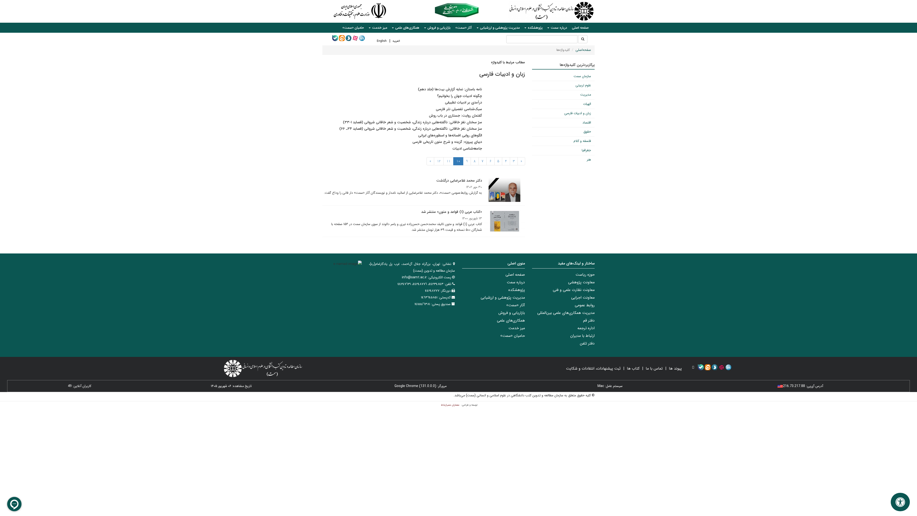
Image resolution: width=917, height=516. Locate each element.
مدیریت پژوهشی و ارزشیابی (503, 298)
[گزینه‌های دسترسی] (900, 502)
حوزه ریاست (585, 275)
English (382, 41)
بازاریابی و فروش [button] (439, 27)
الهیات (587, 104)
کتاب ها (633, 368)
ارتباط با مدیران (582, 336)
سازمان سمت (582, 76)
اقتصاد (586, 122)
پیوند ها (675, 368)
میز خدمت (516, 328)
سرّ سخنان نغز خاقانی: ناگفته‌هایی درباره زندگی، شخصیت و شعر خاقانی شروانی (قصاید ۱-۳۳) (412, 122)
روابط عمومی (585, 305)
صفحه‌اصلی (583, 50)
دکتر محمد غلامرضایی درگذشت (459, 180)
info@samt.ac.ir (414, 277)
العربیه (396, 41)
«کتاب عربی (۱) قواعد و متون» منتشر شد (451, 212)
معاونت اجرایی (583, 298)
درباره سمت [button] (558, 27)
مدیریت (585, 94)
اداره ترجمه (586, 328)
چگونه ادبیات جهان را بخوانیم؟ (459, 96)
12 (439, 161)
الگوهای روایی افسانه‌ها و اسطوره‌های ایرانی (450, 135)
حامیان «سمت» (353, 27)
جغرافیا (586, 150)
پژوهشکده (516, 290)
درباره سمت (516, 282)
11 (448, 161)
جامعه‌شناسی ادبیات (467, 148)
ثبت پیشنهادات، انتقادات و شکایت (593, 368)
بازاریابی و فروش (511, 313)
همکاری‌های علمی (511, 320)
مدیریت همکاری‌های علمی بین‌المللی (566, 313)
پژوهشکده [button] (535, 27)
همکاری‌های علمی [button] (406, 27)
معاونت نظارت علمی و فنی (574, 290)
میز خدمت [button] (379, 27)
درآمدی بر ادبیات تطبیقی (463, 102)
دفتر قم (589, 320)
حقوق (587, 131)
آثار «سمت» (463, 27)
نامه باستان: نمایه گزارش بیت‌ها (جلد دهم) (450, 89)
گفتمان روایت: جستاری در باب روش (455, 115)
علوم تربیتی (583, 85)
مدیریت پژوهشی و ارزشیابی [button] (499, 27)
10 (458, 161)
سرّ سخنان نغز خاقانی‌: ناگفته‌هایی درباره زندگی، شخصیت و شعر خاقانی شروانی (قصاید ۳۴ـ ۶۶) (410, 129)
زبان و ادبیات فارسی (577, 113)
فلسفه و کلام (582, 141)
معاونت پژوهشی (581, 282)
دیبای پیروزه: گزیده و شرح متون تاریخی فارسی (447, 142)
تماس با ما (654, 368)
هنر (589, 159)
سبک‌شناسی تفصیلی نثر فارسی (459, 109)
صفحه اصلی (580, 27)
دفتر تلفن (587, 343)
